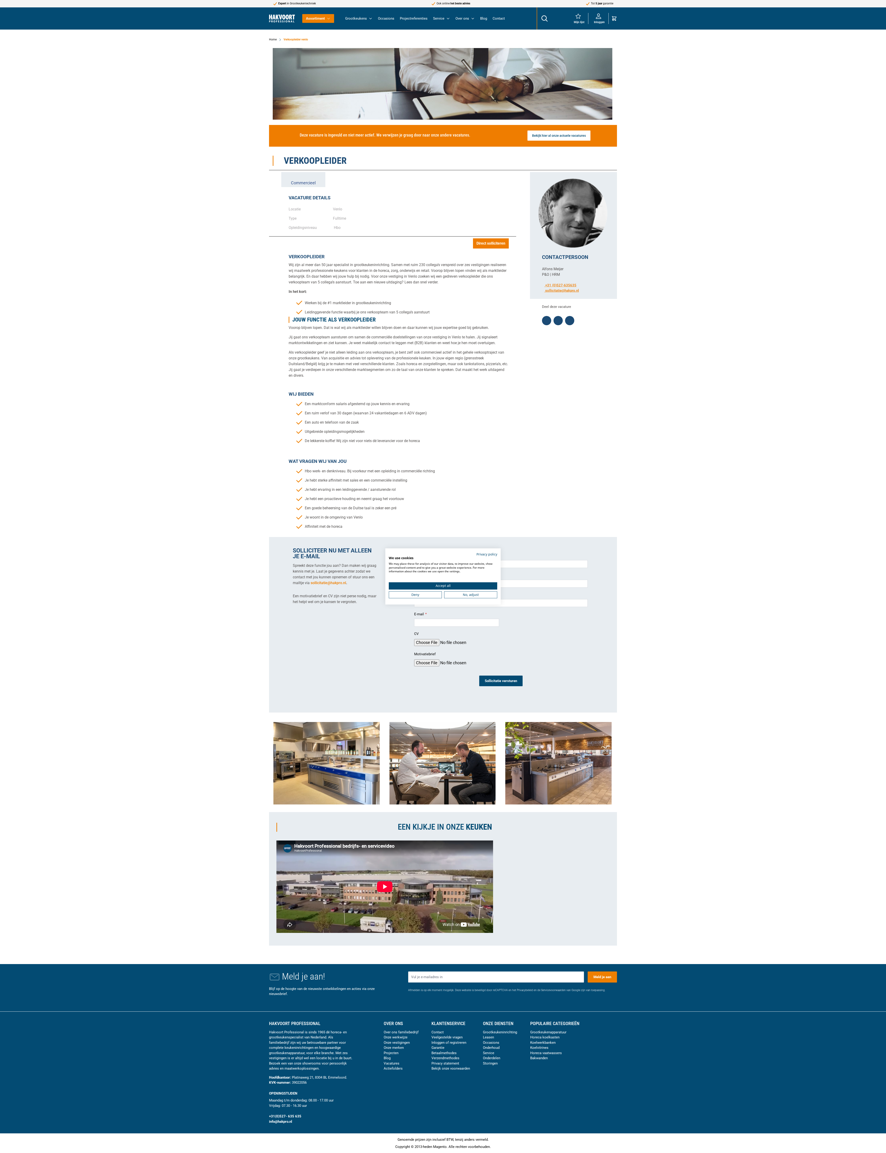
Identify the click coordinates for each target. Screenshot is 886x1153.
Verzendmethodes (445, 1058)
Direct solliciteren (490, 243)
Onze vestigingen (397, 1043)
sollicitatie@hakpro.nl (562, 290)
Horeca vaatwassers (546, 1053)
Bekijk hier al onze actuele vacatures (559, 135)
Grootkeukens (356, 18)
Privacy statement (445, 1063)
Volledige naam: (427, 556)
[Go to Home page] (282, 18)
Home (273, 39)
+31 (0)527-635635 (560, 285)
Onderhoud (491, 1048)
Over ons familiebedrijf (401, 1032)
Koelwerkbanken (543, 1043)
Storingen (490, 1063)
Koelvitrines (539, 1048)
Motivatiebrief (425, 654)
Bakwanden (539, 1058)
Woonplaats (423, 575)
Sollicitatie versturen (501, 681)
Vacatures (391, 1063)
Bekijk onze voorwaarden (450, 1068)
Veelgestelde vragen (447, 1037)
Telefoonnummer (427, 595)
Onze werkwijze (395, 1037)
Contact (499, 18)
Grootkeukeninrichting (500, 1032)
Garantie (437, 1048)
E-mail (419, 614)
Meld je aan (602, 977)
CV (416, 634)
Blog (483, 18)
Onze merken (394, 1048)
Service (438, 18)
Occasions (386, 18)
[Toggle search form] (544, 18)
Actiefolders (393, 1068)
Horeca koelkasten (545, 1037)
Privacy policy (486, 554)
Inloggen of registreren (448, 1043)
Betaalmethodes (444, 1053)
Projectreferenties (414, 18)
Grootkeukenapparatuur (548, 1032)
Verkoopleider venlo (296, 39)
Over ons (462, 18)
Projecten (391, 1053)
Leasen (488, 1037)
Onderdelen (491, 1058)
